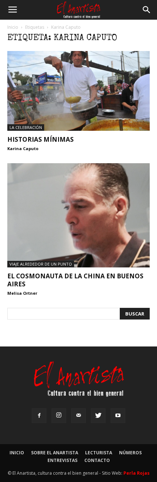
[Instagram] (58, 415)
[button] (147, 10)
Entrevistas (62, 460)
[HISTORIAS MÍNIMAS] (78, 91)
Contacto (97, 460)
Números (130, 453)
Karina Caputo (22, 148)
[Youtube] (118, 415)
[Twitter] (98, 415)
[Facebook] (39, 415)
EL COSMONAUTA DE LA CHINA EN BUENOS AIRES (75, 280)
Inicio (12, 27)
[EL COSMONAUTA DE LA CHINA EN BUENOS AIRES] (78, 215)
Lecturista (98, 453)
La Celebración (25, 127)
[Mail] (78, 415)
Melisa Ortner (22, 293)
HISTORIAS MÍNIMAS (40, 139)
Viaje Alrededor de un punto (40, 264)
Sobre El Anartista (54, 453)
